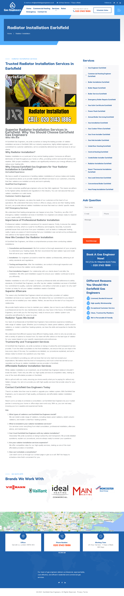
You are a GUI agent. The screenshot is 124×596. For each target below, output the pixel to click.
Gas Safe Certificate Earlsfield (100, 105)
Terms (85, 592)
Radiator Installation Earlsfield (99, 163)
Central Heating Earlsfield (98, 152)
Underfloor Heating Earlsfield (99, 146)
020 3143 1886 (83, 11)
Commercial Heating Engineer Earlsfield (99, 75)
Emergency (31, 12)
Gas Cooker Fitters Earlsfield (99, 129)
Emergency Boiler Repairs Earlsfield (102, 100)
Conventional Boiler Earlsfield (99, 184)
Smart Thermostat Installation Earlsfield (100, 170)
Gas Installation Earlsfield (98, 123)
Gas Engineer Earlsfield (97, 68)
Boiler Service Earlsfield (97, 94)
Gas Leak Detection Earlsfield (99, 178)
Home (28, 8)
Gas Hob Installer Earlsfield (98, 140)
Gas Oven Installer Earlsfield (99, 134)
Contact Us (42, 12)
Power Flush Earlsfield (96, 111)
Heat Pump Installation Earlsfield (100, 189)
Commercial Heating (41, 8)
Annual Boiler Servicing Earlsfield (101, 117)
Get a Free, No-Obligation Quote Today (101, 260)
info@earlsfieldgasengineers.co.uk (43, 2)
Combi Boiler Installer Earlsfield (100, 158)
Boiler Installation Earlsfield (98, 82)
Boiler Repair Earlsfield (96, 88)
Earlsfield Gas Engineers (52, 592)
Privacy (80, 592)
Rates (63, 8)
